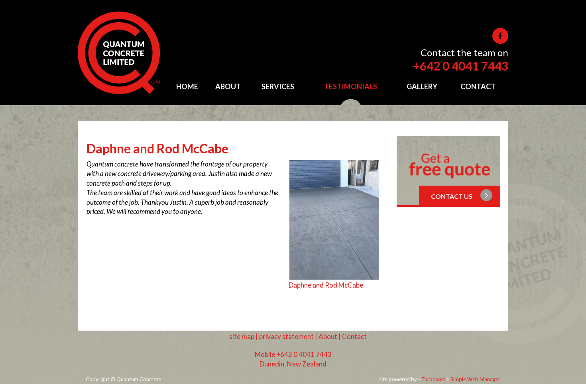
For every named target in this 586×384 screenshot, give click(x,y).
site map (241, 336)
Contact (478, 86)
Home (187, 86)
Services (278, 86)
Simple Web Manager (475, 379)
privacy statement (286, 336)
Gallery (422, 86)
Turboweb (433, 379)
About (228, 86)
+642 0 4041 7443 (460, 66)
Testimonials (350, 86)
